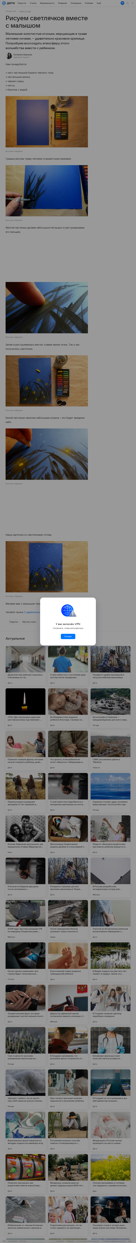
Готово (68, 636)
